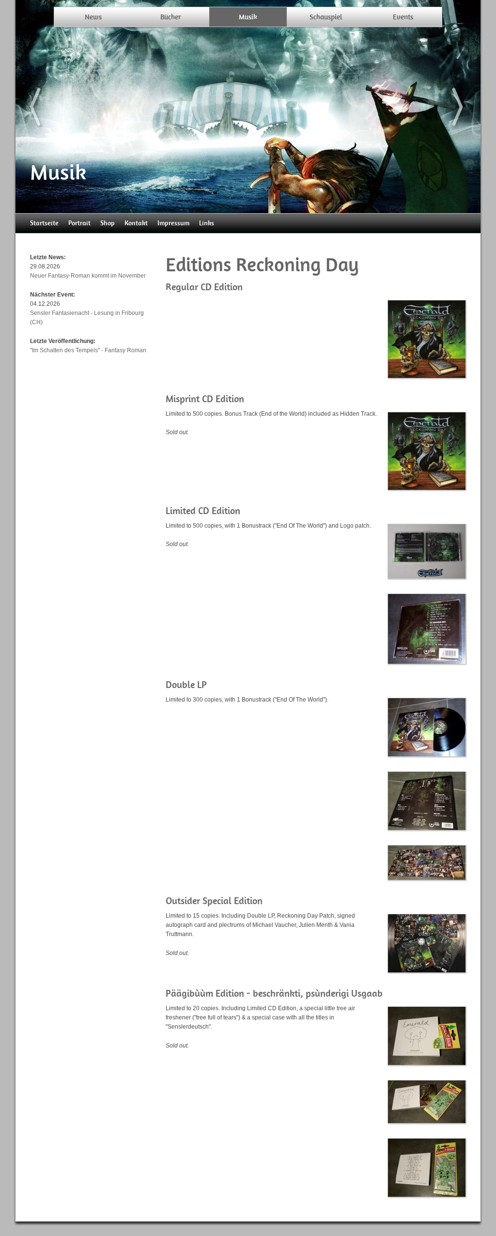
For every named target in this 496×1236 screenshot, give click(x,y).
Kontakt (136, 223)
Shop (107, 223)
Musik (248, 17)
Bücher (170, 17)
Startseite (44, 223)
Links (206, 223)
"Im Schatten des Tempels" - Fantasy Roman (88, 350)
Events (403, 17)
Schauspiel (326, 17)
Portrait (79, 223)
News (93, 17)
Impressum (173, 223)
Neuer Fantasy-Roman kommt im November (88, 275)
